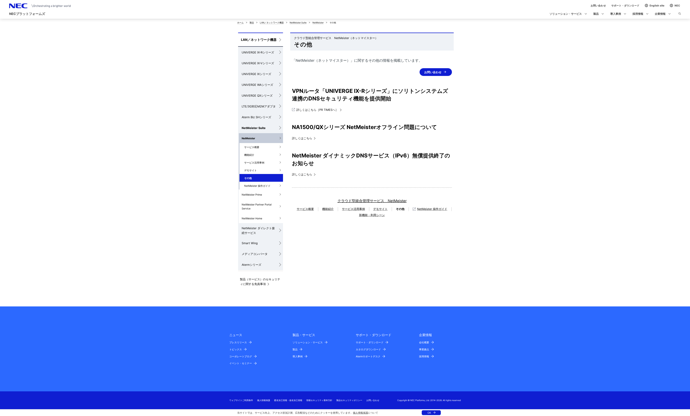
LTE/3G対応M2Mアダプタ (259, 106)
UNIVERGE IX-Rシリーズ (258, 52)
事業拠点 (424, 349)
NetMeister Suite (298, 22)
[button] (567, 14)
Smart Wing (250, 243)
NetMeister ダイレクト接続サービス (258, 230)
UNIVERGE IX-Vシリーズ (258, 63)
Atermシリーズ (251, 264)
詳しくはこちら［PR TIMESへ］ (317, 110)
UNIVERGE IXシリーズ (256, 74)
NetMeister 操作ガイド (257, 185)
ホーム (240, 22)
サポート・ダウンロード (369, 342)
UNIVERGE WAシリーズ (257, 85)
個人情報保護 (360, 412)
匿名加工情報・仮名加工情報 (288, 400)
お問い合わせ (432, 72)
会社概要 (424, 342)
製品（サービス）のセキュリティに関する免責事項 (260, 281)
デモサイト (250, 170)
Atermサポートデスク (368, 356)
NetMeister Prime (252, 194)
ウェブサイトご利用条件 (241, 400)
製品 (252, 22)
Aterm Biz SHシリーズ (256, 117)
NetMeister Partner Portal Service (257, 206)
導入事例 (298, 356)
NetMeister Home (252, 218)
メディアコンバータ (255, 254)
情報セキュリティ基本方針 (319, 400)
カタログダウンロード (368, 349)
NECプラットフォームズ (27, 14)
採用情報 (424, 356)
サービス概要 (251, 147)
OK (429, 412)
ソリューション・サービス (308, 342)
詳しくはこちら (302, 138)
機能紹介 (249, 154)
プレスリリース (238, 342)
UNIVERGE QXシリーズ (257, 95)
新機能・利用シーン (372, 215)
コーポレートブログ (240, 356)
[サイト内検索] (680, 14)
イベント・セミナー (240, 363)
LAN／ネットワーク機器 (272, 22)
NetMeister (318, 22)
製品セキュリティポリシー (349, 400)
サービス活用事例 (254, 162)
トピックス (235, 349)
